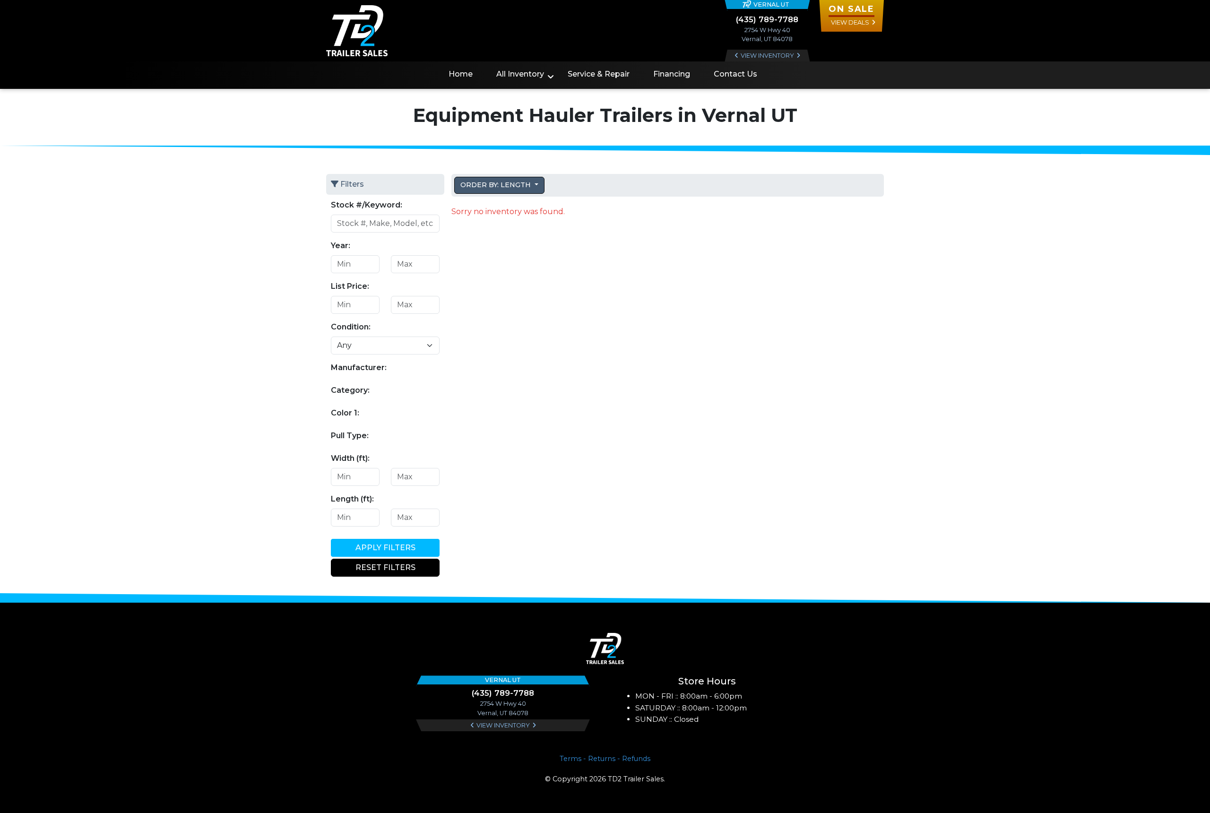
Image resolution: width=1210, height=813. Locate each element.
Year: (340, 245)
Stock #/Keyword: (366, 204)
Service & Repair (599, 73)
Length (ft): (352, 498)
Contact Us (735, 73)
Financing (671, 73)
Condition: (351, 326)
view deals (850, 22)
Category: (350, 390)
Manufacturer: (359, 367)
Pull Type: (350, 435)
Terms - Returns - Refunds (605, 758)
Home (461, 73)
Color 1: (345, 412)
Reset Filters (385, 567)
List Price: (350, 286)
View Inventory (767, 55)
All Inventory (520, 73)
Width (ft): (350, 458)
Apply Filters (385, 547)
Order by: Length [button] (496, 185)
